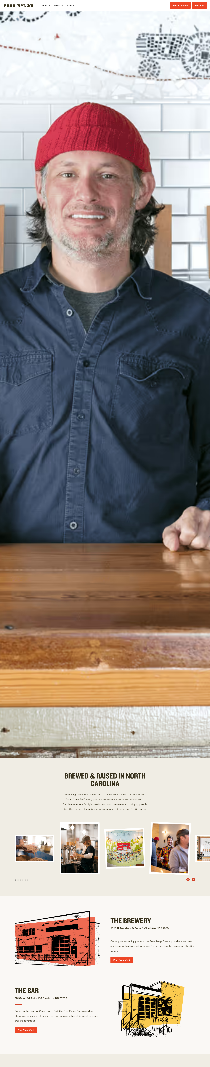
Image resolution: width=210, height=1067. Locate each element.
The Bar (199, 5)
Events (57, 5)
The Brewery (180, 5)
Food (69, 5)
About (45, 5)
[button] (46, 5)
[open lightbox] (34, 848)
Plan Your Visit (121, 960)
